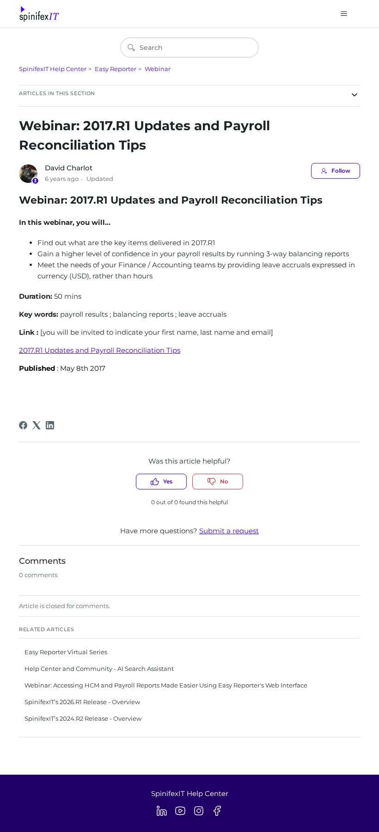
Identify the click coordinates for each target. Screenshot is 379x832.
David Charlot (68, 167)
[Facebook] (23, 425)
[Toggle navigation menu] (343, 13)
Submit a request (229, 530)
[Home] (39, 14)
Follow (340, 170)
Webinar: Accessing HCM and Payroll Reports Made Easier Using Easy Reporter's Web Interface (165, 685)
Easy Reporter (115, 68)
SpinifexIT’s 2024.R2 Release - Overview (82, 718)
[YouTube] (180, 810)
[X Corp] (36, 425)
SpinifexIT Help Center (52, 68)
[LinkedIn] (50, 425)
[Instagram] (198, 810)
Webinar (158, 68)
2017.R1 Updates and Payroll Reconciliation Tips (99, 350)
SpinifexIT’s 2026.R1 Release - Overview (82, 701)
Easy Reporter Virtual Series (65, 652)
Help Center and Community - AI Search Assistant (99, 668)
